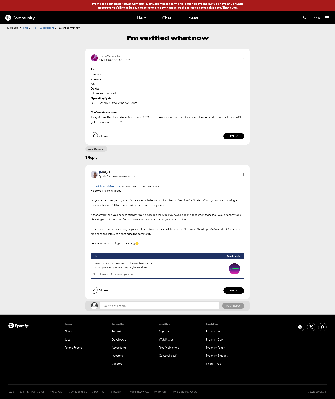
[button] (243, 58)
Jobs (67, 339)
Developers (119, 339)
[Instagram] (300, 327)
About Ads (98, 391)
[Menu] (327, 17)
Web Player (166, 339)
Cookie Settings (78, 391)
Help (141, 18)
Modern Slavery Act (138, 391)
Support (164, 331)
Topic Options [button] (95, 149)
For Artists (118, 331)
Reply (234, 136)
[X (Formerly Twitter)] (311, 327)
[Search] (305, 18)
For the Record (73, 347)
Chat (166, 18)
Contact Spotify (168, 355)
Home (24, 27)
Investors (117, 355)
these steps (190, 7)
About (68, 331)
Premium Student (217, 355)
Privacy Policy (56, 391)
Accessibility (116, 391)
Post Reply (233, 306)
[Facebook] (322, 327)
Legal (11, 391)
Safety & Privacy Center (32, 391)
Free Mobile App (169, 347)
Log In (316, 18)
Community (24, 18)
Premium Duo (214, 339)
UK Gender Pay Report (185, 391)
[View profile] (94, 58)
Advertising (119, 347)
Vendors (117, 363)
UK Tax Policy (161, 391)
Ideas (192, 18)
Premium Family (215, 347)
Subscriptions (47, 27)
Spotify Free (213, 363)
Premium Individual (217, 331)
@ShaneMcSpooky (108, 186)
